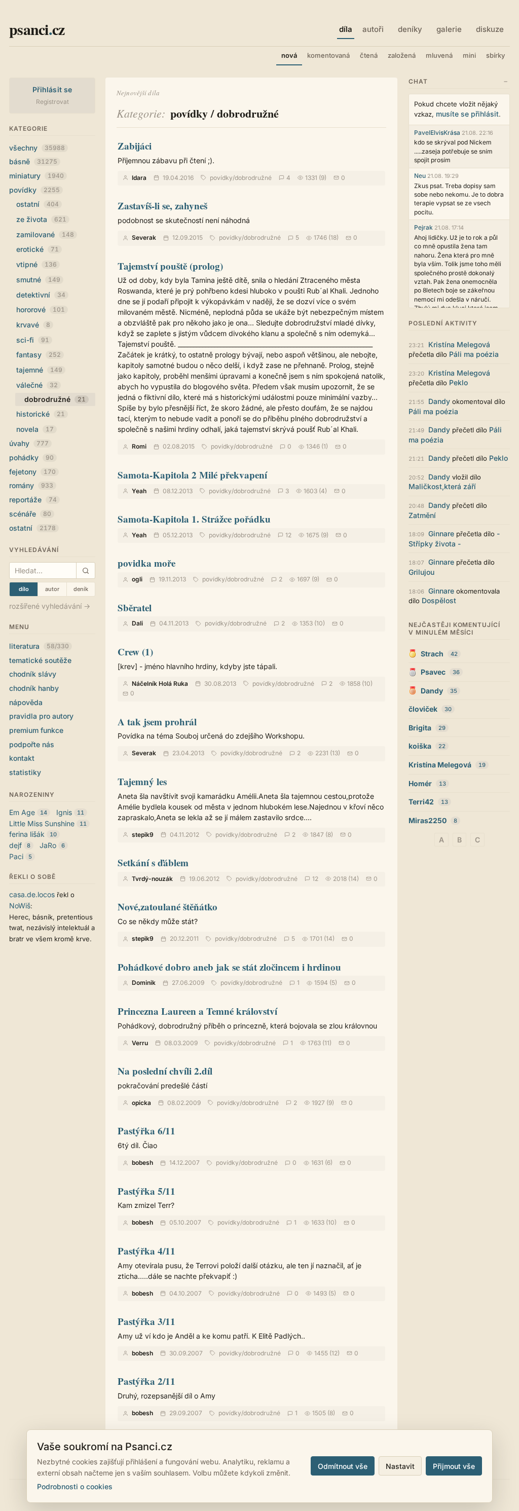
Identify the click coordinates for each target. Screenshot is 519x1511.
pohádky (31, 457)
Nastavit (400, 1466)
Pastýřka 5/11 (146, 1191)
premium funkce (36, 730)
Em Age (22, 812)
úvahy (29, 443)
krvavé (33, 324)
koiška (420, 746)
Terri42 (421, 801)
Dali (137, 623)
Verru (140, 1043)
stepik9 (143, 834)
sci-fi (32, 340)
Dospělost (439, 600)
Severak (144, 237)
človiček (423, 709)
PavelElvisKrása (437, 132)
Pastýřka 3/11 (146, 1321)
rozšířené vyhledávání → (49, 606)
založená (402, 55)
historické (40, 414)
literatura (39, 646)
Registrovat (52, 101)
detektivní (40, 294)
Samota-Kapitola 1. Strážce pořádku (194, 519)
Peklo (458, 382)
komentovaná (328, 55)
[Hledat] (85, 570)
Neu (420, 175)
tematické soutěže (40, 660)
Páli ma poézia (474, 354)
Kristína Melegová (459, 344)
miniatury (36, 175)
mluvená (439, 55)
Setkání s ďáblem (153, 862)
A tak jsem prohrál (157, 721)
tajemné (39, 369)
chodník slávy (32, 674)
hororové (40, 309)
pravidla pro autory (41, 716)
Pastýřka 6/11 (146, 1130)
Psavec (433, 672)
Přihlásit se (52, 89)
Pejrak (423, 227)
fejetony (32, 471)
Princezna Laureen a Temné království (197, 1011)
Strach (432, 653)
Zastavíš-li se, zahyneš (162, 205)
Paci (16, 856)
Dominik (144, 982)
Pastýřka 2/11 (146, 1381)
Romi (139, 446)
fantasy (38, 354)
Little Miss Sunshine (42, 823)
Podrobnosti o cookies (75, 1486)
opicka (141, 1103)
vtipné (36, 264)
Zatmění (422, 515)
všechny (37, 147)
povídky (34, 190)
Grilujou (421, 572)
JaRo (48, 845)
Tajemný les (142, 781)
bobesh (142, 1162)
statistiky (25, 772)
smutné (38, 279)
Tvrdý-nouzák (152, 878)
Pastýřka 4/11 (146, 1251)
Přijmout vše (454, 1466)
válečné (37, 385)
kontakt (21, 758)
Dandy (439, 401)
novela (35, 429)
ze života (41, 219)
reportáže (33, 499)
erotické (37, 249)
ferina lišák (27, 834)
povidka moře (146, 563)
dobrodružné (253, 177)
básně (33, 161)
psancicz (36, 29)
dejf (15, 845)
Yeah (139, 491)
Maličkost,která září (442, 486)
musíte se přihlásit (467, 113)
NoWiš (19, 905)
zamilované (45, 234)
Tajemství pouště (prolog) (170, 266)
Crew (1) (135, 651)
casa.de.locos (32, 894)
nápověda (26, 702)
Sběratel (135, 607)
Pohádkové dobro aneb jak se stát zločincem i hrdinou (229, 967)
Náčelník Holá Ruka (160, 683)
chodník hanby (34, 688)
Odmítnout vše (342, 1466)
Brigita (420, 727)
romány (31, 485)
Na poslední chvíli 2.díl (165, 1071)
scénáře (30, 513)
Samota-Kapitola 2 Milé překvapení (192, 475)
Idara (139, 177)
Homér (420, 783)
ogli (137, 579)
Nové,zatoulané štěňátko (167, 906)
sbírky (495, 55)
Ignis (64, 812)
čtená (369, 55)
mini (469, 55)
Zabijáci (135, 146)
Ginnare (441, 533)
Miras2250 (428, 820)
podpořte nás (31, 744)
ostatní (37, 204)
